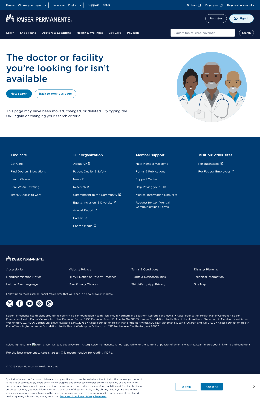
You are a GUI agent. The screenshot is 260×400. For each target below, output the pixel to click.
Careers (78, 218)
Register (216, 18)
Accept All (212, 386)
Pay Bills (133, 32)
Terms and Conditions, (72, 396)
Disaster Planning (206, 269)
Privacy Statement (95, 396)
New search (19, 93)
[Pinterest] (39, 303)
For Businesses (208, 163)
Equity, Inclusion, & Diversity (92, 202)
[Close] (254, 386)
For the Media (82, 226)
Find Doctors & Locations (28, 171)
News (77, 179)
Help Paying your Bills (151, 187)
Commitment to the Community (95, 194)
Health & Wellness (90, 32)
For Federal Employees (214, 171)
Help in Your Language (22, 284)
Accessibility (15, 269)
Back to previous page (55, 93)
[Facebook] (19, 303)
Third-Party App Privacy (148, 284)
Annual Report (83, 210)
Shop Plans (28, 32)
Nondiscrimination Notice (23, 277)
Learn (10, 32)
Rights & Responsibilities (148, 277)
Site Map (200, 284)
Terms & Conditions (144, 269)
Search (246, 32)
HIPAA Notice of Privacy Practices (92, 277)
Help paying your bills (240, 5)
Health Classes (20, 179)
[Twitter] (9, 303)
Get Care (114, 32)
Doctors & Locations (56, 32)
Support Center (99, 5)
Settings (186, 386)
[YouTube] (29, 303)
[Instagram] (49, 303)
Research (79, 187)
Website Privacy (80, 269)
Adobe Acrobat (50, 352)
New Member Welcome (152, 163)
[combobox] (203, 33)
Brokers (192, 5)
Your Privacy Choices (83, 284)
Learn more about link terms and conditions (223, 344)
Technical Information (209, 277)
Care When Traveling (24, 187)
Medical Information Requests (156, 194)
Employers (211, 5)
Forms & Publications (150, 171)
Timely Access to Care (25, 194)
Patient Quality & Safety (89, 171)
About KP (80, 163)
